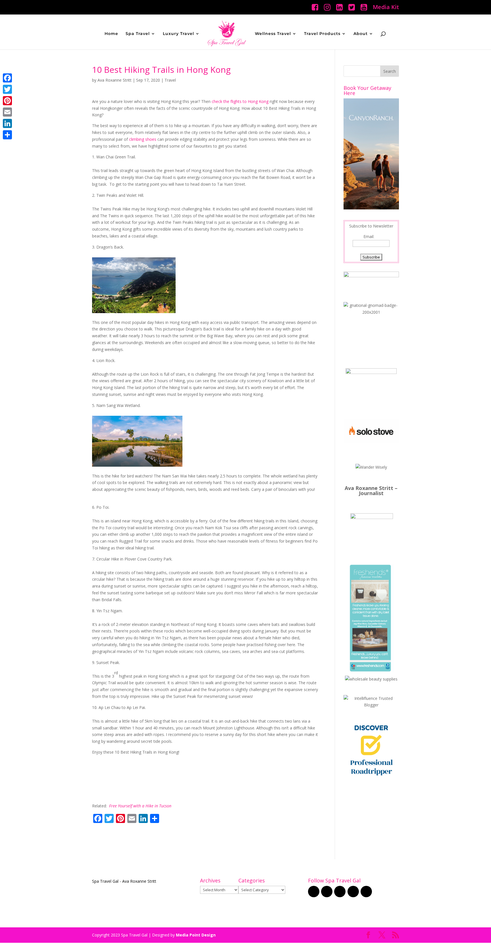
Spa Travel (138, 34)
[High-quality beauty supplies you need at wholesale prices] (371, 679)
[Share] (7, 134)
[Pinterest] (7, 100)
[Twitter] (7, 89)
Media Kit (386, 7)
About (360, 34)
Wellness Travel (273, 34)
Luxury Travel (178, 34)
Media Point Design (196, 935)
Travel (170, 80)
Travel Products (322, 34)
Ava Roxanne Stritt (114, 80)
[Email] (7, 112)
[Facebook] (7, 78)
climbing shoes (143, 139)
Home (111, 34)
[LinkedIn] (7, 123)
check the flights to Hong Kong (240, 101)
